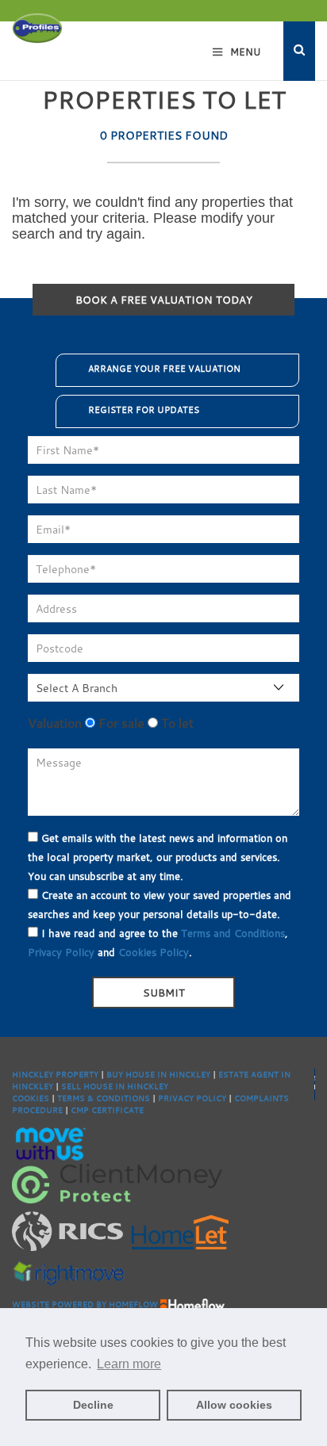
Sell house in (94, 1086)
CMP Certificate (107, 1110)
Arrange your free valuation (164, 368)
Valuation (55, 723)
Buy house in (137, 1074)
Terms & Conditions (103, 1098)
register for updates (143, 409)
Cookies (30, 1098)
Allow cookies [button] (234, 1404)
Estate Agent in (254, 1074)
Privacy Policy (61, 952)
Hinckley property (55, 1074)
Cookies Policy (153, 952)
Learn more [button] (129, 1364)
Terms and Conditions (233, 933)
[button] (299, 51)
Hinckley (189, 1074)
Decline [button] (93, 1404)
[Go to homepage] (37, 27)
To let (176, 723)
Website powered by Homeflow (85, 1304)
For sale (119, 723)
